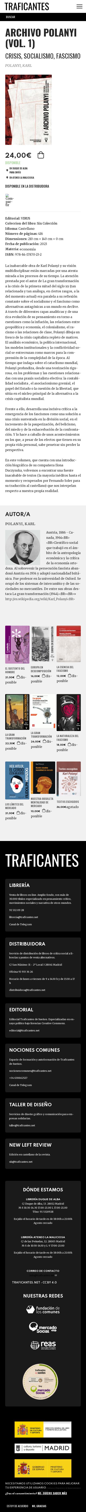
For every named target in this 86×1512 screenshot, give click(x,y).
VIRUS (25, 218)
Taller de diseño (30, 1105)
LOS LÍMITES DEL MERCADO (14, 806)
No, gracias (39, 1506)
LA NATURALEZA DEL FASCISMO (68, 737)
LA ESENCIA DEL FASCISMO (65, 668)
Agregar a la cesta (41, 155)
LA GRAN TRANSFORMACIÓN (15, 736)
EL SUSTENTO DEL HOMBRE (15, 670)
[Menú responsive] (79, 6)
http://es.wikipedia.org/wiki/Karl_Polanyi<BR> (40, 599)
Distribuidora (27, 944)
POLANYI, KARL (18, 65)
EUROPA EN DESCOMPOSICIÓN (41, 669)
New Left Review (30, 1145)
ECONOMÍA (28, 249)
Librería (19, 885)
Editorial (21, 1010)
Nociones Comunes (34, 1050)
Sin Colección (47, 223)
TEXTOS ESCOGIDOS (68, 801)
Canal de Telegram (20, 924)
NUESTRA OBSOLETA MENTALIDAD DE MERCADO (42, 802)
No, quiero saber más (52, 1493)
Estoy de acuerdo (17, 1506)
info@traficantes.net (43, 1275)
